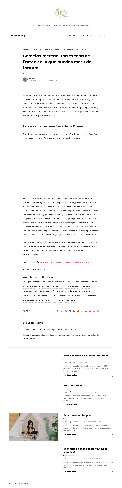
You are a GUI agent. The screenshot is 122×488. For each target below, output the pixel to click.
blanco (38, 277)
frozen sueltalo (74, 296)
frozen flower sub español (45, 291)
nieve (54, 300)
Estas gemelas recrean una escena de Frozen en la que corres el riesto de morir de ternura (60, 282)
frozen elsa (85, 286)
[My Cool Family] (61, 13)
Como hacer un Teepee (77, 415)
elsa (51, 277)
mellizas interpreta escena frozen (36, 300)
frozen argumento (71, 286)
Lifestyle (90, 35)
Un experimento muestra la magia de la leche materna (64, 262)
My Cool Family (17, 35)
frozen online (47, 296)
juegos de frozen (89, 296)
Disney (45, 277)
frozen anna (57, 286)
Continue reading (70, 375)
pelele (60, 300)
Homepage (72, 35)
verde (67, 300)
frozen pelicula (60, 296)
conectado (48, 329)
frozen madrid (84, 291)
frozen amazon (45, 286)
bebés (30, 277)
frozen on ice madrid (31, 296)
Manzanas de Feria (74, 385)
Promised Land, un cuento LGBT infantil (86, 355)
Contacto (101, 35)
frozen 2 (33, 286)
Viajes (81, 35)
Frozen (26, 286)
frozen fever (28, 291)
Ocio (40, 80)
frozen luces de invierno (67, 291)
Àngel (32, 78)
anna (25, 277)
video (73, 300)
